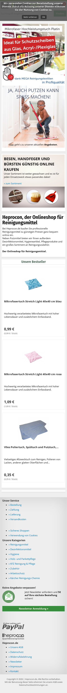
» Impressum (15, 666)
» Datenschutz (16, 652)
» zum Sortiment (13, 183)
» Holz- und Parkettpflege (22, 558)
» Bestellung (15, 504)
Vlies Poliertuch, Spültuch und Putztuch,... (31, 447)
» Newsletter (15, 661)
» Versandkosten (17, 519)
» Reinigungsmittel (18, 544)
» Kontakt (14, 671)
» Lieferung (14, 514)
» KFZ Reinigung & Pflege (22, 563)
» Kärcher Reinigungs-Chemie (24, 578)
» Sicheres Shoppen (19, 530)
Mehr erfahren (30, 17)
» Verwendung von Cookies (23, 535)
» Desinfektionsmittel (20, 549)
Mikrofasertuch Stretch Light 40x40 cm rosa (33, 374)
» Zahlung (14, 509)
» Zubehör (14, 568)
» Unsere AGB (16, 647)
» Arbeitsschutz (17, 573)
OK (43, 17)
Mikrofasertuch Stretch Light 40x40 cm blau (33, 301)
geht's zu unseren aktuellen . (33, 144)
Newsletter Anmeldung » (33, 608)
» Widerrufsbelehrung (20, 656)
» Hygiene (14, 554)
